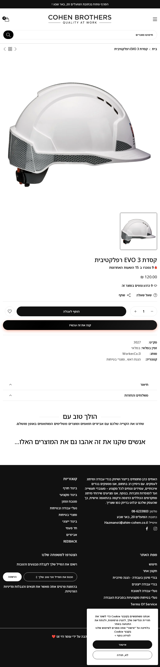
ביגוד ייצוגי (69, 521)
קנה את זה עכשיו (80, 325)
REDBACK (70, 541)
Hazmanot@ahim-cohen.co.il (130, 522)
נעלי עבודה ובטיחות (63, 508)
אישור (122, 644)
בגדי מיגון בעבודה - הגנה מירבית (135, 577)
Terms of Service (144, 604)
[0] (7, 19)
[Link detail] (155, 529)
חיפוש (153, 564)
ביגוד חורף (70, 488)
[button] (10, 311)
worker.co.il (131, 354)
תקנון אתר (150, 571)
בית (154, 49)
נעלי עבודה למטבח (144, 591)
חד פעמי (71, 528)
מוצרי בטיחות (116, 359)
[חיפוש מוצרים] (8, 35)
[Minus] (151, 311)
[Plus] (135, 311)
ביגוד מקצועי (68, 495)
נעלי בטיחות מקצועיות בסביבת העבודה (130, 597)
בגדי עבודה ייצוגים (144, 584)
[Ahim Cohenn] (80, 19)
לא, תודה (122, 655)
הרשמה (12, 577)
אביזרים (71, 535)
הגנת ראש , (133, 359)
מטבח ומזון (69, 501)
